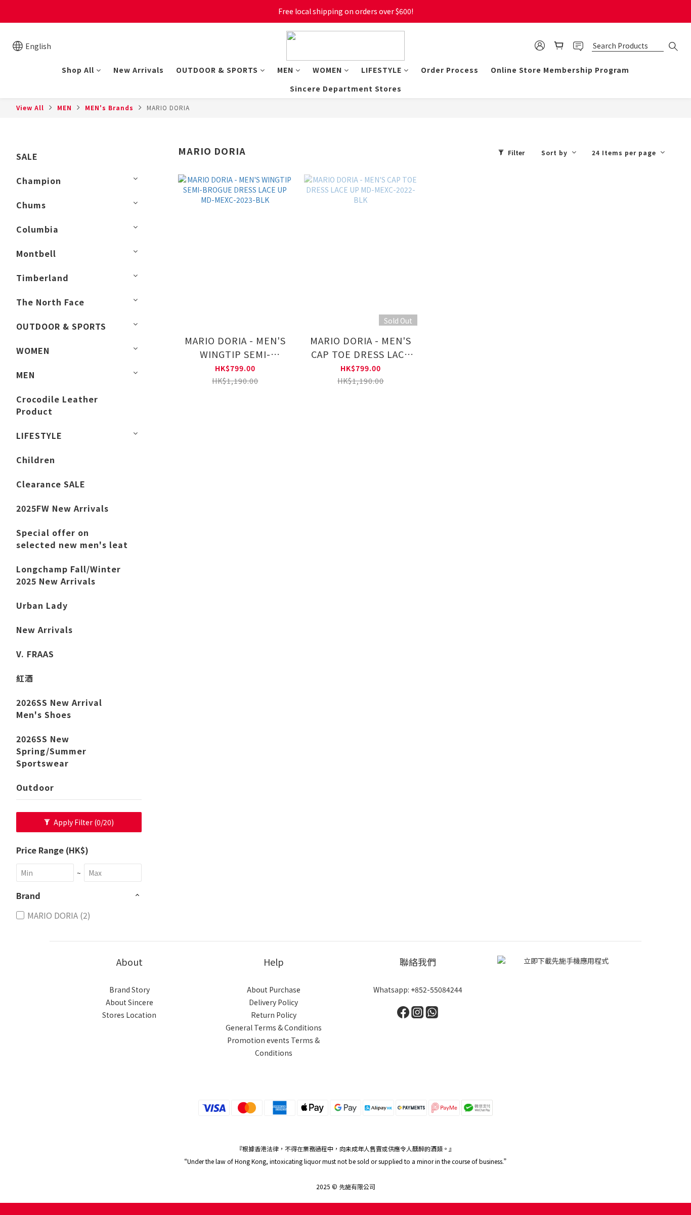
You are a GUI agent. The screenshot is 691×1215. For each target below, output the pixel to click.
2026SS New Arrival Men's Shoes (59, 708)
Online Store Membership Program (560, 70)
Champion (38, 180)
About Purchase (273, 989)
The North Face (50, 302)
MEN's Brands (109, 107)
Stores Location (129, 1015)
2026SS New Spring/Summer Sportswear (51, 751)
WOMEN (327, 70)
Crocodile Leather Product (57, 405)
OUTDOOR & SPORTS (217, 70)
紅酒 (24, 678)
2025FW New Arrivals (62, 508)
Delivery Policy (273, 1002)
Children (35, 460)
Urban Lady (42, 605)
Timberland (42, 278)
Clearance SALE (50, 484)
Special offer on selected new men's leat (72, 538)
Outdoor (35, 787)
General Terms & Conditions (274, 1027)
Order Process (450, 70)
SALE (27, 156)
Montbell (36, 253)
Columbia (37, 229)
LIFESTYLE (381, 70)
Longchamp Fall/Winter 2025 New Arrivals (68, 575)
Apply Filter (83, 822)
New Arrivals (138, 70)
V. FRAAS (35, 654)
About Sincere (129, 1002)
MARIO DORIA (168, 107)
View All (30, 107)
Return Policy (273, 1015)
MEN (285, 70)
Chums (31, 205)
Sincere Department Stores (346, 88)
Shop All (78, 70)
